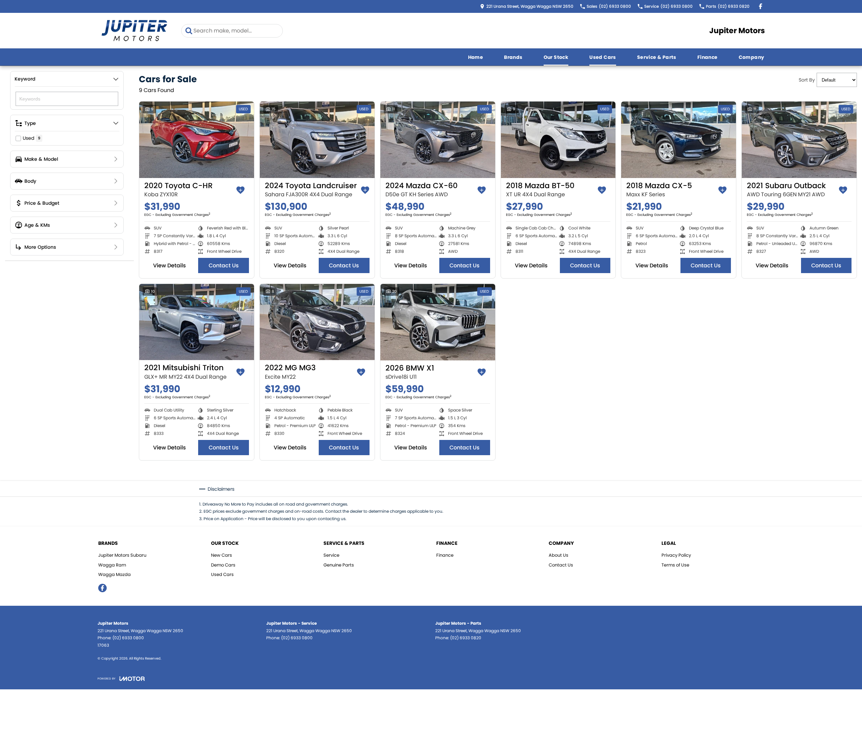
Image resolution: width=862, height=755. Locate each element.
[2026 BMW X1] (437, 322)
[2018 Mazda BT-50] (558, 140)
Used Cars (602, 57)
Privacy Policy (676, 555)
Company (751, 57)
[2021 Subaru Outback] (799, 140)
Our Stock (556, 57)
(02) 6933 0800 (128, 638)
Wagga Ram (112, 565)
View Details (169, 265)
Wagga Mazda (114, 574)
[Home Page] (134, 30)
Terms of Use (675, 565)
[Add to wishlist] (240, 190)
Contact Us (224, 265)
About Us (558, 555)
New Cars (221, 555)
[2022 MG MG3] (317, 322)
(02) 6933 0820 (465, 638)
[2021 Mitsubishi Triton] (196, 322)
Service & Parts (656, 57)
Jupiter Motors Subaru (122, 555)
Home (475, 57)
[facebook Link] (760, 6)
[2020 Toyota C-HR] (196, 140)
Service (331, 555)
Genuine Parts (338, 565)
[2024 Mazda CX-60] (437, 140)
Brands (513, 57)
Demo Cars (223, 565)
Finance (707, 57)
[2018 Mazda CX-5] (678, 140)
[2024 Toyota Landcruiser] (317, 140)
